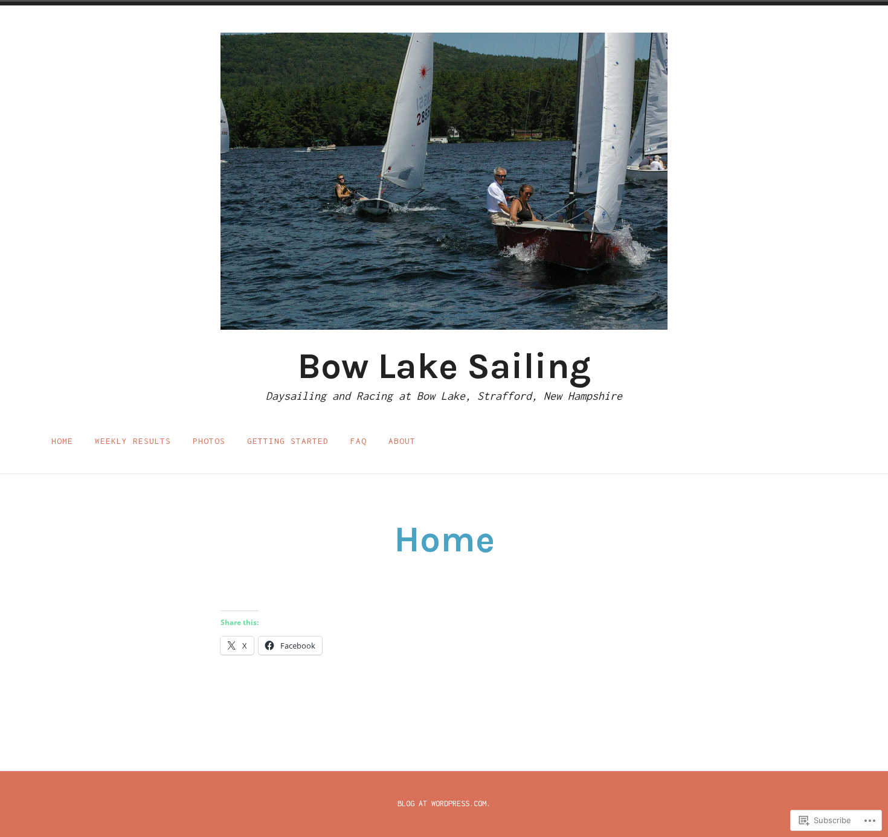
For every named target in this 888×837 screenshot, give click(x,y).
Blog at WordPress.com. (444, 803)
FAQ (358, 441)
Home (62, 441)
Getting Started (288, 441)
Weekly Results (133, 441)
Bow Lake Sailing (444, 366)
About (402, 441)
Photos (209, 441)
